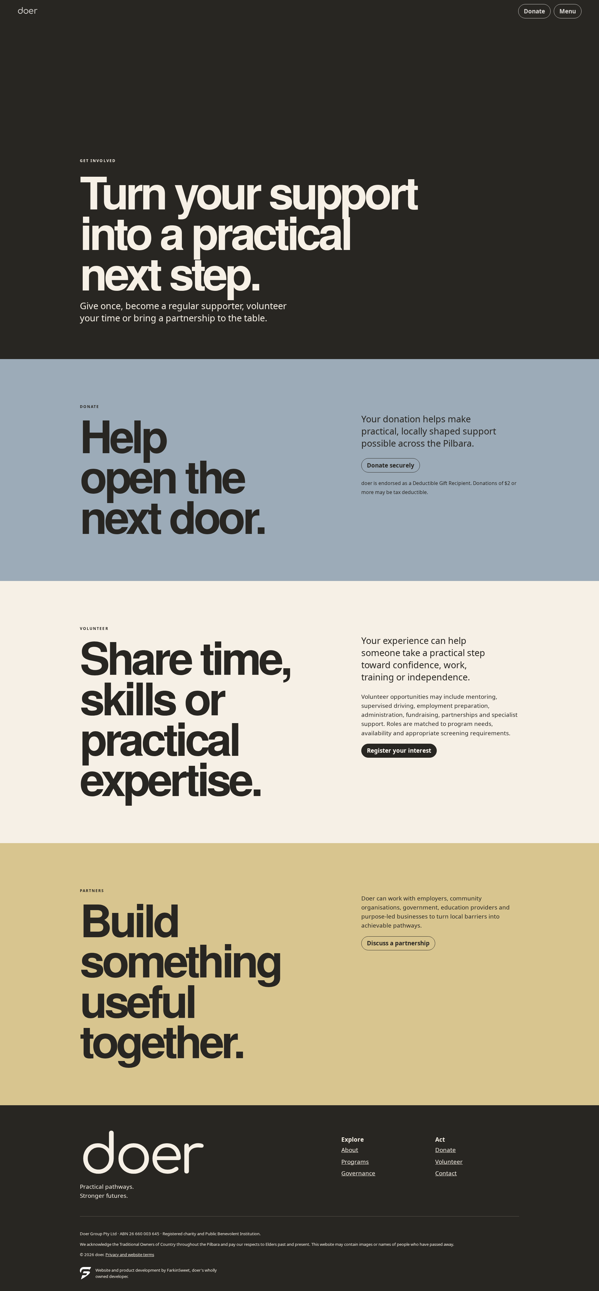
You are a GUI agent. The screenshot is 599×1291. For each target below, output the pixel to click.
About (349, 1150)
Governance (358, 1173)
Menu (567, 11)
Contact (446, 1173)
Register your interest (399, 750)
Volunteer (449, 1162)
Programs (355, 1162)
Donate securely (390, 465)
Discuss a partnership (398, 943)
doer (27, 11)
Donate (534, 11)
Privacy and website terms (129, 1254)
